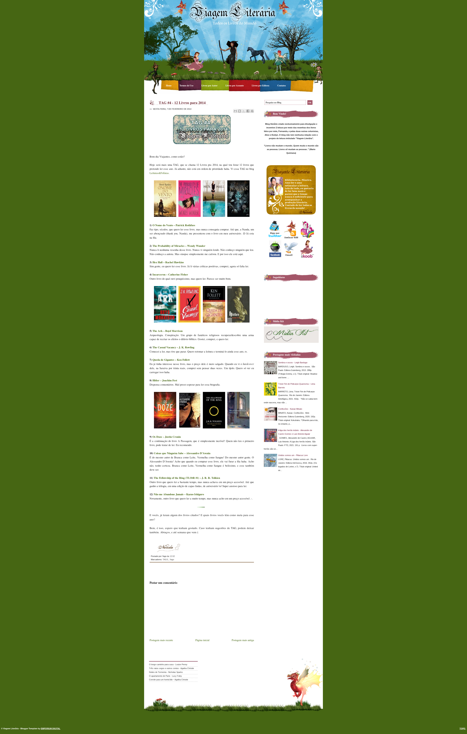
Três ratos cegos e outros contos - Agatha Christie (171, 668)
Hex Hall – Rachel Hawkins (168, 262)
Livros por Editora (261, 85)
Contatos (281, 85)
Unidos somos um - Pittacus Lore (293, 455)
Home (169, 85)
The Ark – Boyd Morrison (168, 331)
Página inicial (202, 640)
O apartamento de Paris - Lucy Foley (165, 676)
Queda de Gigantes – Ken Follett (171, 360)
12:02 (172, 556)
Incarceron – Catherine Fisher (170, 274)
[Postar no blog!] (239, 111)
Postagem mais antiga (243, 640)
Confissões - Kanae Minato (290, 409)
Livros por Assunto (234, 85)
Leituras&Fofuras (159, 173)
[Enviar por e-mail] (235, 111)
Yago (172, 559)
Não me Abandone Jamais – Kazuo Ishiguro (179, 494)
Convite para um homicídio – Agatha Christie (168, 680)
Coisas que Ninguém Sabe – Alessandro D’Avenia (182, 453)
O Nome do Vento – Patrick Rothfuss (174, 225)
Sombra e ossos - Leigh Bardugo (292, 362)
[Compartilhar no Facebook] (248, 111)
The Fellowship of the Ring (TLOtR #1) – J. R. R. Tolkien (187, 478)
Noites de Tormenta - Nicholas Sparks (166, 672)
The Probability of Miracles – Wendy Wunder (179, 246)
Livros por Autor (209, 85)
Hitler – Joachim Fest (165, 380)
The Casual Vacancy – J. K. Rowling (173, 347)
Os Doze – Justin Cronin (167, 437)
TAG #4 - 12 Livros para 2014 (182, 102)
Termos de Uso (187, 85)
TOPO (463, 728)
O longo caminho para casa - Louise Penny (168, 664)
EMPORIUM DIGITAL (50, 728)
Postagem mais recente (161, 640)
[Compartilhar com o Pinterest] (252, 111)
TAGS (166, 559)
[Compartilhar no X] (244, 111)
